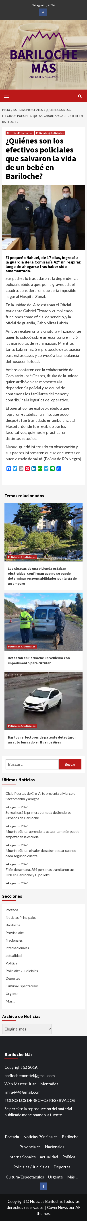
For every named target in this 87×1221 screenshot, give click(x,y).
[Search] (80, 96)
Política (11, 963)
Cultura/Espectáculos (22, 986)
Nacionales (14, 940)
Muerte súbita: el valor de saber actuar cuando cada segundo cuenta (41, 853)
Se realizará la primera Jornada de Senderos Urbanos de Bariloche (38, 815)
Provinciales (15, 932)
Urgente (12, 993)
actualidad (14, 955)
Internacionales (17, 948)
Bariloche (13, 925)
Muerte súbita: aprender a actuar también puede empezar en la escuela (42, 834)
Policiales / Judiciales (50, 133)
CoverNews (57, 1207)
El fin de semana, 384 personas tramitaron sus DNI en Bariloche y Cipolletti (40, 872)
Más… (10, 1001)
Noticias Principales (19, 133)
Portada (12, 910)
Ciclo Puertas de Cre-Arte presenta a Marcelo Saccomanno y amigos (40, 796)
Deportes (13, 978)
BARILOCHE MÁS (43, 61)
